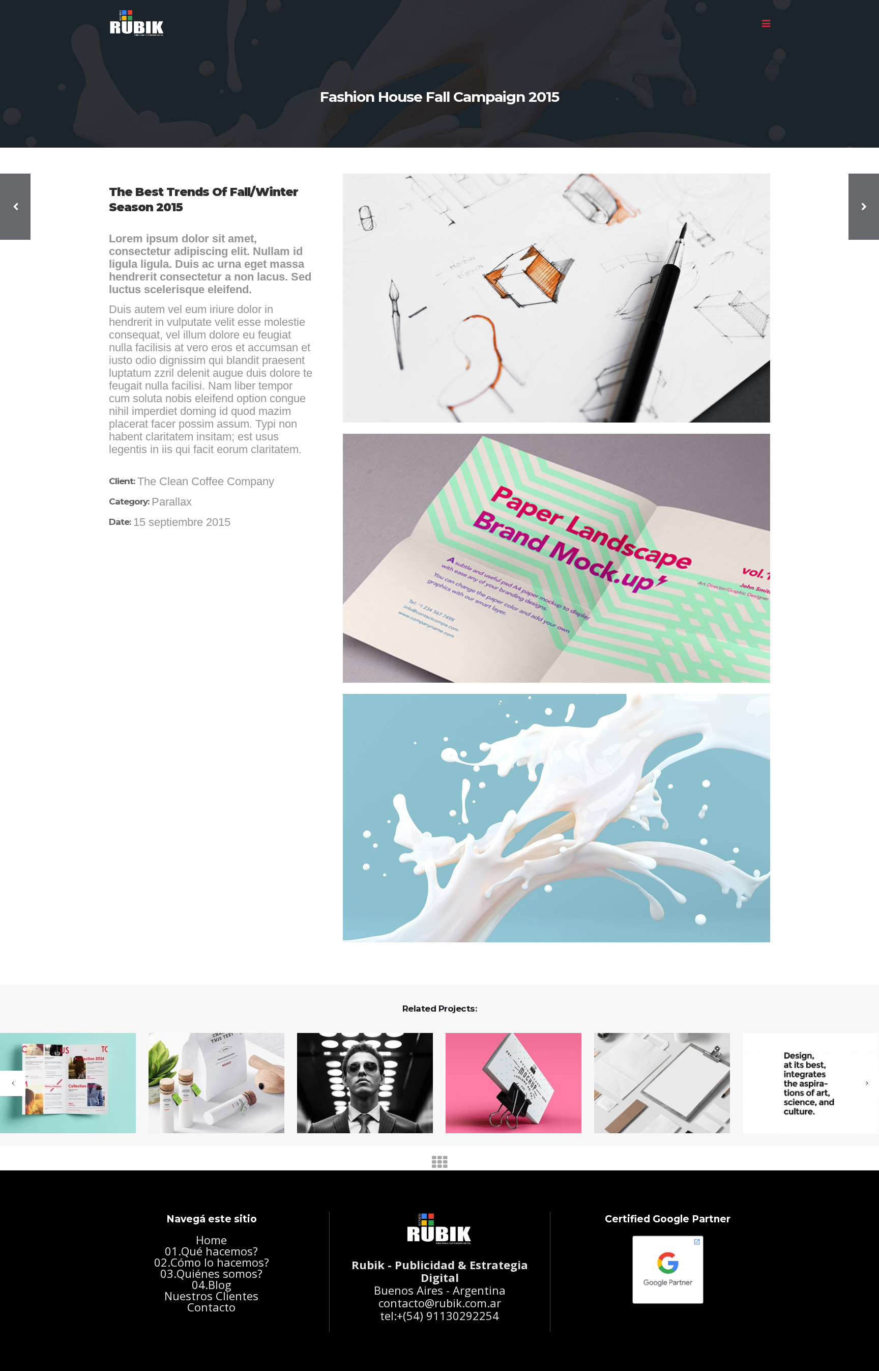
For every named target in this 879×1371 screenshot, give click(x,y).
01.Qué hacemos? (211, 1250)
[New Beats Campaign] (507, 1084)
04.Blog (211, 1284)
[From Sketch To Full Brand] (804, 1084)
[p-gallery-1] (556, 298)
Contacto (211, 1306)
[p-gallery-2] (556, 558)
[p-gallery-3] (556, 818)
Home (211, 1239)
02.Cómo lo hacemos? (211, 1262)
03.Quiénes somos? (211, 1273)
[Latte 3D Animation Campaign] (655, 1084)
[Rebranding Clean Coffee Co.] (358, 1084)
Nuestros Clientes (211, 1295)
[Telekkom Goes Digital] (210, 1084)
